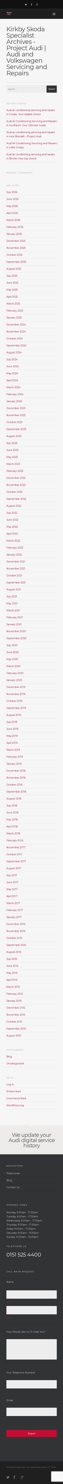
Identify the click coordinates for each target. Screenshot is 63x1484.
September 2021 (16, 582)
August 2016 (13, 952)
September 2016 (16, 945)
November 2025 (15, 247)
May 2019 (12, 735)
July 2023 (11, 443)
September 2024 (16, 345)
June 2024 (12, 366)
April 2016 (11, 979)
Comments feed (16, 1098)
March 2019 (13, 749)
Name (10, 1282)
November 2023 (16, 415)
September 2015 (16, 1028)
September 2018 (16, 791)
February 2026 (14, 227)
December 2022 (16, 477)
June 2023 (12, 450)
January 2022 (14, 554)
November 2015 (15, 1014)
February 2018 (14, 840)
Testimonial (13, 1173)
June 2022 (12, 519)
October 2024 (14, 338)
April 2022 (12, 533)
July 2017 (11, 875)
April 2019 (12, 742)
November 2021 (15, 568)
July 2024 (11, 359)
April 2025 (12, 296)
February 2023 (14, 471)
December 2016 (15, 924)
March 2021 (13, 610)
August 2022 (13, 505)
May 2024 (12, 373)
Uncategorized (15, 1063)
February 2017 (14, 910)
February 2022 (14, 547)
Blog (9, 1056)
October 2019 (14, 701)
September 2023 (16, 429)
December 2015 (15, 1007)
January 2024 (14, 401)
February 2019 (14, 756)
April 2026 (12, 213)
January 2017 (14, 917)
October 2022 (14, 491)
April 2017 (12, 896)
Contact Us (12, 1187)
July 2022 (11, 512)
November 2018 (16, 777)
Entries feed (13, 1091)
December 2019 (15, 687)
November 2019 (15, 694)
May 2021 (11, 603)
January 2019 (14, 763)
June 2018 (12, 812)
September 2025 (16, 261)
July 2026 (11, 192)
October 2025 (14, 254)
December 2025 (15, 240)
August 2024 (14, 352)
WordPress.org (15, 1105)
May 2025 (12, 289)
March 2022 (13, 540)
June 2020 (12, 652)
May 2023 (12, 457)
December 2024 (16, 324)
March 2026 (13, 220)
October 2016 (14, 938)
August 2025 (13, 268)
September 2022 (16, 498)
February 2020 (15, 673)
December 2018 (16, 770)
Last (9, 1318)
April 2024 (12, 380)
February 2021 (14, 617)
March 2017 (13, 903)
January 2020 (14, 680)
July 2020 (12, 645)
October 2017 (14, 854)
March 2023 (13, 464)
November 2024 (16, 331)
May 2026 (12, 206)
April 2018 (12, 826)
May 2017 (12, 889)
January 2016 (14, 1000)
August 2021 (13, 589)
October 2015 (14, 1021)
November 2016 (15, 931)
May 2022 (12, 526)
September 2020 (16, 638)
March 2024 (13, 387)
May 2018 (12, 819)
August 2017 (13, 868)
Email (9, 1400)
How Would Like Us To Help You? (25, 1331)
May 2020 (12, 659)
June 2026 (12, 199)
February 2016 (14, 993)
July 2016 (11, 958)
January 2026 (14, 233)
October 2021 (14, 575)
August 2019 (13, 714)
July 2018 (11, 805)
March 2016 (13, 986)
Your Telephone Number (20, 1372)
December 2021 (15, 561)
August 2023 (13, 436)
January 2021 (14, 624)
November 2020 (16, 631)
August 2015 (13, 1035)
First (9, 1302)
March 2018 (13, 833)
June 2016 (12, 965)
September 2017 (16, 861)
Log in (10, 1084)
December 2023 (16, 408)
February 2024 (14, 394)
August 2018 (13, 798)
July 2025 (11, 275)
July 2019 (11, 721)
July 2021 (11, 596)
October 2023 (14, 422)
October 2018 (14, 784)
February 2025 (14, 310)
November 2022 (16, 484)
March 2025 (13, 303)
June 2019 (12, 728)
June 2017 (12, 882)
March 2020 (13, 666)
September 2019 (16, 708)
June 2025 (12, 282)
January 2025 (14, 317)
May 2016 (11, 972)
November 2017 (15, 847)
